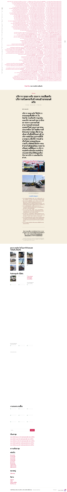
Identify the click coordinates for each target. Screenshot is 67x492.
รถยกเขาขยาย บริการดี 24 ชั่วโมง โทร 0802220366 (53, 64)
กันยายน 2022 (12, 459)
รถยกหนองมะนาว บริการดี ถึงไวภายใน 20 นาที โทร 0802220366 (32, 62)
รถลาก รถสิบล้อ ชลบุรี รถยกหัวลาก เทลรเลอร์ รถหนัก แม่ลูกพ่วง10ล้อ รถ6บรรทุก (49, 71)
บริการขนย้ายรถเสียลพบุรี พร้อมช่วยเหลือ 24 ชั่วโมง (37, 18)
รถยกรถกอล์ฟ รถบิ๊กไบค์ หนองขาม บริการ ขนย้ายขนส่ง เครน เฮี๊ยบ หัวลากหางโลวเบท (49, 54)
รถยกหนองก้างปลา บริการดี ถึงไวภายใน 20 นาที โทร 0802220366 (51, 58)
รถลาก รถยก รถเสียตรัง (35, 239)
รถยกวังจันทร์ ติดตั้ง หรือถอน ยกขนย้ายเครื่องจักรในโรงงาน (52, 56)
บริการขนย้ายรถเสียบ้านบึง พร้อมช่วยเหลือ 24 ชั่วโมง (20, 11)
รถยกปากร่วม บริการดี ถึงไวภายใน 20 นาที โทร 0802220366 (33, 50)
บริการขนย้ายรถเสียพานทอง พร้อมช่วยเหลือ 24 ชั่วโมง (53, 15)
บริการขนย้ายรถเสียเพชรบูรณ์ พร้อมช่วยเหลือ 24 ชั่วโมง (53, 27)
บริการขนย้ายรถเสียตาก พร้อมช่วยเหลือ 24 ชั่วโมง (54, 6)
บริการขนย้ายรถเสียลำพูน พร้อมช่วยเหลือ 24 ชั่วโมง (22, 19)
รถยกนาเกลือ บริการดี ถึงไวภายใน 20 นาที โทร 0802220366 (52, 45)
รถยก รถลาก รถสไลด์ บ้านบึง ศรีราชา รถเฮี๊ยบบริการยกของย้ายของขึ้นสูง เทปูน (49, 33)
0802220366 (28, 235)
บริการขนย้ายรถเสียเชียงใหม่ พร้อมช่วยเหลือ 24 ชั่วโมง (53, 26)
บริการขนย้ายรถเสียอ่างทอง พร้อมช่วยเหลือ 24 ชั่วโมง (21, 25)
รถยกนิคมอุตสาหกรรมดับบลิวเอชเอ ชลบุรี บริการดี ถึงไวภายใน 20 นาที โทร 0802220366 (23, 47)
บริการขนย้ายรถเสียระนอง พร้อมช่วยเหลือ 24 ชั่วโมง (37, 17)
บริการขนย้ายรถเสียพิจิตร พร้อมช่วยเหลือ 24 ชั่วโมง (21, 16)
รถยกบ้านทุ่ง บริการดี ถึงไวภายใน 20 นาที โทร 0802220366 (13, 49)
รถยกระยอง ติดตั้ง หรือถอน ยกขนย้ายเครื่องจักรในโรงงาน (52, 55)
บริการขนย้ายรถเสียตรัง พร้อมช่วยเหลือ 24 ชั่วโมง (22, 6)
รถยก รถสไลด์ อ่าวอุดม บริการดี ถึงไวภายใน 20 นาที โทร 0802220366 (51, 38)
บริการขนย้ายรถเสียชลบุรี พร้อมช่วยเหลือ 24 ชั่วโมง (53, 3)
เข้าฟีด (11, 481)
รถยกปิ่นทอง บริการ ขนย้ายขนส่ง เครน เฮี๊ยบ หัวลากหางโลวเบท (52, 50)
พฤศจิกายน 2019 (13, 467)
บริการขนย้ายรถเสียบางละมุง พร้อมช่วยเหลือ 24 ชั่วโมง (37, 10)
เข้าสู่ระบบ (12, 479)
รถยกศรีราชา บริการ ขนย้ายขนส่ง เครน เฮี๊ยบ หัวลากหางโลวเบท (52, 57)
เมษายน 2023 (12, 457)
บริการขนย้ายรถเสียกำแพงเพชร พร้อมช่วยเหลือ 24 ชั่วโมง (53, 2)
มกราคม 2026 (12, 456)
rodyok (28, 104)
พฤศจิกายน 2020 (13, 465)
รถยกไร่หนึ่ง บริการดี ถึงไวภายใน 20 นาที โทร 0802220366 (28, 71)
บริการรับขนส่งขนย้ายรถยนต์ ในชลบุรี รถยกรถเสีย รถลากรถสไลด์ (35, 31)
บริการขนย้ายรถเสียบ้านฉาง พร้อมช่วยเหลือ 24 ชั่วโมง (53, 10)
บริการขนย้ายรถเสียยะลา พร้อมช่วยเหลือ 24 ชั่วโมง (21, 17)
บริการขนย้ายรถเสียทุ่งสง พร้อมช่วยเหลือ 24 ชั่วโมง (19, 7)
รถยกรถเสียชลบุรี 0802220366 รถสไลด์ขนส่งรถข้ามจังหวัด (35, 55)
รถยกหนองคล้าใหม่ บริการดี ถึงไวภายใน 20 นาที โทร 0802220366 (32, 61)
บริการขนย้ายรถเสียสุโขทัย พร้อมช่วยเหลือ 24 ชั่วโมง (20, 24)
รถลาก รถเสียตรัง (40, 239)
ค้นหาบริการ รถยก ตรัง (26, 238)
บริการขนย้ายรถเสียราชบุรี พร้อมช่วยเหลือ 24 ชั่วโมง (21, 18)
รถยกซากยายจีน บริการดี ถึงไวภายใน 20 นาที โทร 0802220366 (30, 41)
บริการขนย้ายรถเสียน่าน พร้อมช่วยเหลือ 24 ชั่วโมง (37, 9)
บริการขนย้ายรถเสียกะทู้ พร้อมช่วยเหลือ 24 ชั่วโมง (19, 2)
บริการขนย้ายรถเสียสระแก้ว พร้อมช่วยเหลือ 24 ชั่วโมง (37, 22)
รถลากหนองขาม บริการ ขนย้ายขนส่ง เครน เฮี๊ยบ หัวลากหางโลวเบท (29, 73)
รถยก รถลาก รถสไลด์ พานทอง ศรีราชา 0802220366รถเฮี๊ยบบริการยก (51, 34)
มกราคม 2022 (12, 460)
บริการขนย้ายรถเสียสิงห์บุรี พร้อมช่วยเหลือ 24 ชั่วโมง (18, 23)
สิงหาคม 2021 (12, 463)
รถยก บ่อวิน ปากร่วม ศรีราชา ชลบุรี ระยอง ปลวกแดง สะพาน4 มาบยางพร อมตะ (25, 32)
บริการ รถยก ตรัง (32, 238)
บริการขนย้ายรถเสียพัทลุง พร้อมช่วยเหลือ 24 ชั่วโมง (37, 15)
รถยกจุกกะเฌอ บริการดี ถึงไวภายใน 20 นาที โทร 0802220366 (52, 39)
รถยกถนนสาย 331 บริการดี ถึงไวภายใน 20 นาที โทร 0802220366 (51, 42)
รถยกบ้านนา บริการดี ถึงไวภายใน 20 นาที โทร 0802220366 (31, 49)
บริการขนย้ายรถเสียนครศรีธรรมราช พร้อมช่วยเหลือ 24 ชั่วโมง (18, 8)
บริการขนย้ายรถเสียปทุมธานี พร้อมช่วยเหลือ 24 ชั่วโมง (53, 11)
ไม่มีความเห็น (39, 104)
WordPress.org (13, 483)
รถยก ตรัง (26, 239)
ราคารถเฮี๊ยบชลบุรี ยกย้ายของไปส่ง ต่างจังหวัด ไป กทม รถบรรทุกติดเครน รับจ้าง (49, 79)
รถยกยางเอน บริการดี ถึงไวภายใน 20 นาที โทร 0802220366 (27, 54)
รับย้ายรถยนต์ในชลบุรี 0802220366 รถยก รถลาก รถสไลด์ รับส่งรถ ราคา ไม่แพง (25, 79)
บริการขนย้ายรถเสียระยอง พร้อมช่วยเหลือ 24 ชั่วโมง (53, 17)
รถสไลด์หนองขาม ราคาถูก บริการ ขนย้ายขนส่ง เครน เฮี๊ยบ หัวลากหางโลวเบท (25, 76)
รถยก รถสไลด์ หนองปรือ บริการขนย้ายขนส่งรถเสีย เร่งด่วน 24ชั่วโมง (22, 443)
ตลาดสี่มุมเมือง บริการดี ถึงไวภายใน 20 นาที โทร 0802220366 (36, 1)
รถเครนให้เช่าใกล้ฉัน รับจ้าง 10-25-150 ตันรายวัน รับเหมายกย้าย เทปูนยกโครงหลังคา (24, 77)
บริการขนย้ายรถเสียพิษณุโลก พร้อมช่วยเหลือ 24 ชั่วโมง (38, 16)
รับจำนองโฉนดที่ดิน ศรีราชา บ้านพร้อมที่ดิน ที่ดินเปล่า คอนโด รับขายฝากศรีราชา (49, 78)
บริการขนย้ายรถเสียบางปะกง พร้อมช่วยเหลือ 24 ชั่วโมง (53, 9)
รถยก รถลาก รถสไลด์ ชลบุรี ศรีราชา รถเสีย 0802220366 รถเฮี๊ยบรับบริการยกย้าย (49, 32)
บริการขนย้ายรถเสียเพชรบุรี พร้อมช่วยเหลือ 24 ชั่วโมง (36, 27)
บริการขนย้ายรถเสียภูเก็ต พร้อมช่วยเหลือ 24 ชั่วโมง (54, 16)
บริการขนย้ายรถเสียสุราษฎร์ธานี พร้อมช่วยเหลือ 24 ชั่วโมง (52, 23)
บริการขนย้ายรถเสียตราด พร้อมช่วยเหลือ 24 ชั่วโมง (38, 6)
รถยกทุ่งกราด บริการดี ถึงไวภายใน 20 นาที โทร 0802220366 (15, 45)
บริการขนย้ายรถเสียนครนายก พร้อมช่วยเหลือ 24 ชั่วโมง (36, 7)
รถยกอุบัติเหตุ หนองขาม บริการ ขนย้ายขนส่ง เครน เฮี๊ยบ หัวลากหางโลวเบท (34, 64)
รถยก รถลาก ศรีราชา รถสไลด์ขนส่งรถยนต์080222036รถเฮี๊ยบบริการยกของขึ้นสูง (49, 37)
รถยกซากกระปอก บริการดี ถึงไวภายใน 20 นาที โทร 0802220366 (52, 40)
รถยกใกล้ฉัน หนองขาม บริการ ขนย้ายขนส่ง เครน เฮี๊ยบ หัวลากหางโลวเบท (32, 70)
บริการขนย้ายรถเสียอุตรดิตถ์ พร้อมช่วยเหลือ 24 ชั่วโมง (38, 25)
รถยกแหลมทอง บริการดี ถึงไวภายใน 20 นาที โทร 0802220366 (15, 69)
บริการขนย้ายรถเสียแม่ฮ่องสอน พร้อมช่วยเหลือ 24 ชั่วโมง (28, 30)
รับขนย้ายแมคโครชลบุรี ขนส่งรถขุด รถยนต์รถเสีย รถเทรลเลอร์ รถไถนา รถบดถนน (25, 78)
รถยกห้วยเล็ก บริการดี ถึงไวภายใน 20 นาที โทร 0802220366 (52, 63)
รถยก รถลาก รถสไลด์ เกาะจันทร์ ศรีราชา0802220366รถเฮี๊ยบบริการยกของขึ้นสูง (25, 37)
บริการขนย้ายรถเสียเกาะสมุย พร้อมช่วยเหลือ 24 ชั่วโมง (20, 26)
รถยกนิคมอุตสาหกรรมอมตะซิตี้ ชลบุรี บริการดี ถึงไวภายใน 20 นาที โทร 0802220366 (49, 47)
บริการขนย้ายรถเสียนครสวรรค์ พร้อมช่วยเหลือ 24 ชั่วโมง (36, 8)
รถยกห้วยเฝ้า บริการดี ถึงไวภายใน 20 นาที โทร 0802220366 (34, 63)
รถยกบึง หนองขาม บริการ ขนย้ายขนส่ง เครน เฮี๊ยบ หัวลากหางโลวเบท (51, 49)
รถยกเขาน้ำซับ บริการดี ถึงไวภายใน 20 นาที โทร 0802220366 (34, 65)
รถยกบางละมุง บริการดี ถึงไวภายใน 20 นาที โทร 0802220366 (16, 48)
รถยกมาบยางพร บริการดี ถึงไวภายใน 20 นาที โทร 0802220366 (34, 53)
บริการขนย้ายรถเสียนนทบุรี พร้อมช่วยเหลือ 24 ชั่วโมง (53, 8)
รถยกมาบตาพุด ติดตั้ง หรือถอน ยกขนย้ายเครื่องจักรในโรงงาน (15, 53)
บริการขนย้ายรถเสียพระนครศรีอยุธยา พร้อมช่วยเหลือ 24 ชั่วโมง (36, 14)
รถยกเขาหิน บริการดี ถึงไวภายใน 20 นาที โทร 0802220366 (52, 65)
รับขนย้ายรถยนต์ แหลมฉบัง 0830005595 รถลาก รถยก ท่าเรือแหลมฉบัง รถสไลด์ (49, 77)
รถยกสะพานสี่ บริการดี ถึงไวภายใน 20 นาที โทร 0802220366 (32, 58)
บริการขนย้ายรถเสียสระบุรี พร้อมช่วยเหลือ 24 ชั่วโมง (21, 22)
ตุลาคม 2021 (12, 461)
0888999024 (39, 235)
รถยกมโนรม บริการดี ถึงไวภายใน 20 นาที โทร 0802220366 (52, 53)
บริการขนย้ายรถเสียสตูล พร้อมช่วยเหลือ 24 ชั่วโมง (54, 19)
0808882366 (39, 234)
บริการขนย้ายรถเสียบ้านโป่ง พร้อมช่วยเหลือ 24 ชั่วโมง (37, 11)
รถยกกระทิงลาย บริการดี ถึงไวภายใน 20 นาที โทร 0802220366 (33, 39)
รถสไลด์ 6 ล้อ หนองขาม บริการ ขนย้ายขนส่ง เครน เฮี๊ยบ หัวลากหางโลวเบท (50, 73)
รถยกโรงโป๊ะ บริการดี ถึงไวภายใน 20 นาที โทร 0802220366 (52, 69)
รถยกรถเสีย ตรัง (30, 239)
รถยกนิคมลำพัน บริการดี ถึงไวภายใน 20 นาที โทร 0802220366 (52, 46)
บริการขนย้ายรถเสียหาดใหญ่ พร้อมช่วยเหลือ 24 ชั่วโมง (53, 24)
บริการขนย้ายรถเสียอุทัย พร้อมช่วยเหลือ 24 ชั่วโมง (54, 25)
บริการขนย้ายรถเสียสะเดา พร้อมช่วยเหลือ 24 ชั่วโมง (53, 22)
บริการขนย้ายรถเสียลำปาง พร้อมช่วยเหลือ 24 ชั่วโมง (53, 18)
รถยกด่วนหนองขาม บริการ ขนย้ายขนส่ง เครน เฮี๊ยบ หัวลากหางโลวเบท (51, 41)
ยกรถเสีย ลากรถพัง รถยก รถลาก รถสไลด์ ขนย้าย (54, 31)
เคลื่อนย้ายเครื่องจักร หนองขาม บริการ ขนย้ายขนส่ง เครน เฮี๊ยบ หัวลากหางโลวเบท (49, 80)
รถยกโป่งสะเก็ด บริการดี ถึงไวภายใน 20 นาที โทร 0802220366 (34, 69)
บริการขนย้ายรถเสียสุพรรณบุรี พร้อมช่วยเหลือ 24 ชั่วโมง (35, 23)
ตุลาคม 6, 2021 (33, 104)
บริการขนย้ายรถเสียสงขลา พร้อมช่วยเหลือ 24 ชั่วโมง (38, 19)
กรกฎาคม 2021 (13, 464)
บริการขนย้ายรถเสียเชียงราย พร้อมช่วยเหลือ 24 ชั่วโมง (37, 26)
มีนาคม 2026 (12, 455)
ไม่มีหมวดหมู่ (33, 93)
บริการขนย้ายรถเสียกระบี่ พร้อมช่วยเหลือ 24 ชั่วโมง (54, 1)
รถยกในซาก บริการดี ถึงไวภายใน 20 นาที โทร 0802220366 (52, 70)
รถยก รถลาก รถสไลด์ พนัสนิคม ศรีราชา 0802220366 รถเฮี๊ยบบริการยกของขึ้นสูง (28, 34)
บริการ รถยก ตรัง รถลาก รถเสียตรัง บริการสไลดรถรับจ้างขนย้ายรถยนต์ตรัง (33, 99)
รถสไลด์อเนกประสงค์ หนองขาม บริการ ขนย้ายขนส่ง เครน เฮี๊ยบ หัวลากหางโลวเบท (49, 76)
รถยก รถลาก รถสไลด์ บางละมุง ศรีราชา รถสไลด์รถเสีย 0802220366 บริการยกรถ (25, 33)
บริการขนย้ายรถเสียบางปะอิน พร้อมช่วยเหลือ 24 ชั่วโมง (20, 10)
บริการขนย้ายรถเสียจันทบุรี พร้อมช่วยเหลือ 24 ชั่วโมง (20, 3)
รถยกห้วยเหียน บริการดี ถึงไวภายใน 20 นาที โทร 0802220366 (14, 64)
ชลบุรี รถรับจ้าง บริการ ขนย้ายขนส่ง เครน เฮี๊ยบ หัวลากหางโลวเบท (17, 1)
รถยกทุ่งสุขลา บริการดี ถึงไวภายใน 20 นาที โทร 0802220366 (34, 45)
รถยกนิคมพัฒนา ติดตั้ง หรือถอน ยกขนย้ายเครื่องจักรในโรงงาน (33, 46)
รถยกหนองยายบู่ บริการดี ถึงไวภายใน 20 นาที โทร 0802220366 (52, 62)
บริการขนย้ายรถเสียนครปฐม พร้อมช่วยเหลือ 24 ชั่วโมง (53, 7)
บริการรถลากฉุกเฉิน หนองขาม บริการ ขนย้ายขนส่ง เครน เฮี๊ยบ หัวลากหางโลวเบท (49, 30)
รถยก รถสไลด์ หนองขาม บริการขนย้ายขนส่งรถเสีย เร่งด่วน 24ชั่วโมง (30, 38)
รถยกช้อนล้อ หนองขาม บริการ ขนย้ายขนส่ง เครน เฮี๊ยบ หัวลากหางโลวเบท (31, 40)
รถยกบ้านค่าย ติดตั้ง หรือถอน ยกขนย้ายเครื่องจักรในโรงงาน (34, 48)
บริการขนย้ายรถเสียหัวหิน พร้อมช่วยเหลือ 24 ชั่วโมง (37, 24)
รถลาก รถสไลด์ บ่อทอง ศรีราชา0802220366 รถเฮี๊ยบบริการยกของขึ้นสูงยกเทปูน (25, 72)
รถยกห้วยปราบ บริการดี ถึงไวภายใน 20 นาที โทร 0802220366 (15, 63)
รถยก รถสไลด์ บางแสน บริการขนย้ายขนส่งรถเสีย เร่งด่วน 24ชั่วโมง (22, 439)
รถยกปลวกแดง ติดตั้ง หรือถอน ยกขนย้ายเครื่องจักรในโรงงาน (14, 50)
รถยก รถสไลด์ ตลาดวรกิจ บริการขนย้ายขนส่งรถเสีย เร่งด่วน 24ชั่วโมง (22, 441)
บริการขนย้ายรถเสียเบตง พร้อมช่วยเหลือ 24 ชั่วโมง (20, 27)
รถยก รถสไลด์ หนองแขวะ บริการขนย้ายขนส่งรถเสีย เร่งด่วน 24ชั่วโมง (22, 437)
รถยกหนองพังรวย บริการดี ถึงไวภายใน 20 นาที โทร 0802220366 (52, 61)
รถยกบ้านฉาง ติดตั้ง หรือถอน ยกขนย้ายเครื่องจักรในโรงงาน (52, 48)
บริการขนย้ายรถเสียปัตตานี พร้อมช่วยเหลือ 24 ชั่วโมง (18, 14)
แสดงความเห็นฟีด (13, 482)
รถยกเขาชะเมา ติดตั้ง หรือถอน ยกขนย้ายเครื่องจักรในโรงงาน (15, 65)
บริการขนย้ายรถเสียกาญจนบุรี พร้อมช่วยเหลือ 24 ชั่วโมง (35, 2)
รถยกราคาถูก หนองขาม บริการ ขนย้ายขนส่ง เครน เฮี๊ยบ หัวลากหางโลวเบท (32, 56)
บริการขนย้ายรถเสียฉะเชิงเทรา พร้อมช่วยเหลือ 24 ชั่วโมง (37, 3)
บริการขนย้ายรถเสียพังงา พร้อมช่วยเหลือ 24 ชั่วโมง (21, 15)
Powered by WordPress (36, 489)
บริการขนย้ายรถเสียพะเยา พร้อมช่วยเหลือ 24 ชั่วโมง (53, 14)
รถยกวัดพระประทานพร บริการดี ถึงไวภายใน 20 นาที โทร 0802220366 (31, 57)
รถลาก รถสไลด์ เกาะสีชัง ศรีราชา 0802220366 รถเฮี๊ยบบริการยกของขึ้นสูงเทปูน (49, 72)
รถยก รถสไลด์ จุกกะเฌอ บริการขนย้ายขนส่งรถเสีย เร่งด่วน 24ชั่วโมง (22, 445)
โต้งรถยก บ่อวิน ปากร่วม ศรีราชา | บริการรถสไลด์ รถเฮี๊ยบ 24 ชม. (22, 489)
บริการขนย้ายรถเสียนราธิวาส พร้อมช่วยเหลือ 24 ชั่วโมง (21, 9)
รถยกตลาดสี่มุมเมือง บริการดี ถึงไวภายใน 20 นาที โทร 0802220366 (31, 42)
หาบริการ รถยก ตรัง (31, 240)
